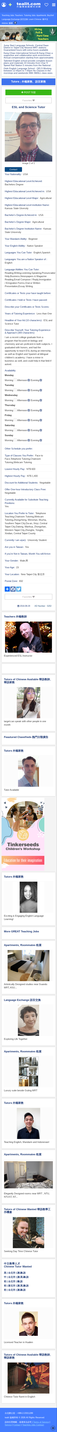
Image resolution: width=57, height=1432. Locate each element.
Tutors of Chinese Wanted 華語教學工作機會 (27, 1211)
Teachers (19, 15)
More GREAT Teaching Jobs (21, 931)
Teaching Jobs (8, 15)
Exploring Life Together (15, 1039)
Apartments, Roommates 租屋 (22, 945)
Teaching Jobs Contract (33, 1425)
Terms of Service (41, 1422)
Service (8, 1425)
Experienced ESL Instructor (18, 655)
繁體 (11, 23)
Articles (5, 23)
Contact (17, 1425)
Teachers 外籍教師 (15, 616)
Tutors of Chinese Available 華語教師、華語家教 (28, 681)
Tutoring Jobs (30, 15)
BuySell (50, 15)
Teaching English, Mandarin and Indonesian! (26, 1142)
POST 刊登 (29, 92)
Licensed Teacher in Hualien (18, 1342)
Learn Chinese (35, 19)
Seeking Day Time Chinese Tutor (21, 1251)
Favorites (27, 100)
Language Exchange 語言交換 (15, 19)
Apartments (41, 15)
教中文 (45, 19)
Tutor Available (11, 789)
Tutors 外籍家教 (14, 750)
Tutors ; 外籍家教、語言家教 (28, 81)
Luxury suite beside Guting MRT (20, 1090)
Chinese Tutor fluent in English (19, 1396)
